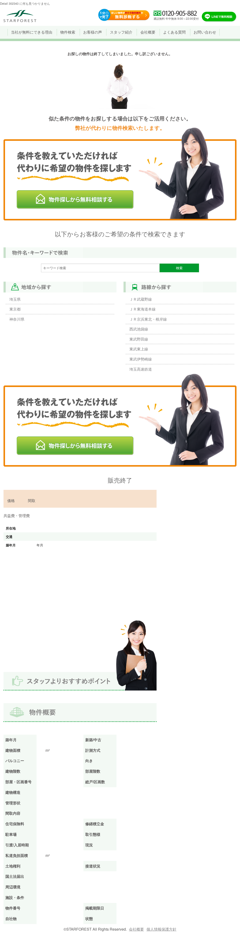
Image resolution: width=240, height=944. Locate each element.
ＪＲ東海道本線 (142, 309)
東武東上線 (138, 349)
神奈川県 (16, 319)
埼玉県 (15, 299)
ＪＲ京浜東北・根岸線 (148, 319)
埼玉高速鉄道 (140, 369)
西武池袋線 (138, 329)
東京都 (15, 309)
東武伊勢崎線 (140, 359)
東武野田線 (138, 339)
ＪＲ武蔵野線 (140, 299)
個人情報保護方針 (161, 929)
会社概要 (136, 929)
